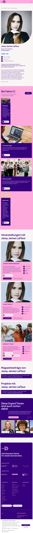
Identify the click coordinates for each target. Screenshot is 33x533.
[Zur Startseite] (4, 448)
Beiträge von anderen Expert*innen (15, 376)
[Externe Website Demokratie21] (15, 474)
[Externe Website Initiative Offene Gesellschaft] (25, 474)
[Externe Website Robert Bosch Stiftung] (4, 466)
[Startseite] (3, 1)
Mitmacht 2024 (26, 271)
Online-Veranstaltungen (27, 351)
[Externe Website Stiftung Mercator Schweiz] (15, 466)
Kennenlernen (4, 482)
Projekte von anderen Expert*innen (15, 392)
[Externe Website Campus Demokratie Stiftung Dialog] (4, 474)
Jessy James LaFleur (14, 8)
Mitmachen (14, 482)
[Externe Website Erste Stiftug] (25, 466)
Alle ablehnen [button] (26, 527)
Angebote (5, 8)
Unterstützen (25, 482)
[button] (31, 1)
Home (2, 8)
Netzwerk (9, 8)
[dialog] (16, 526)
